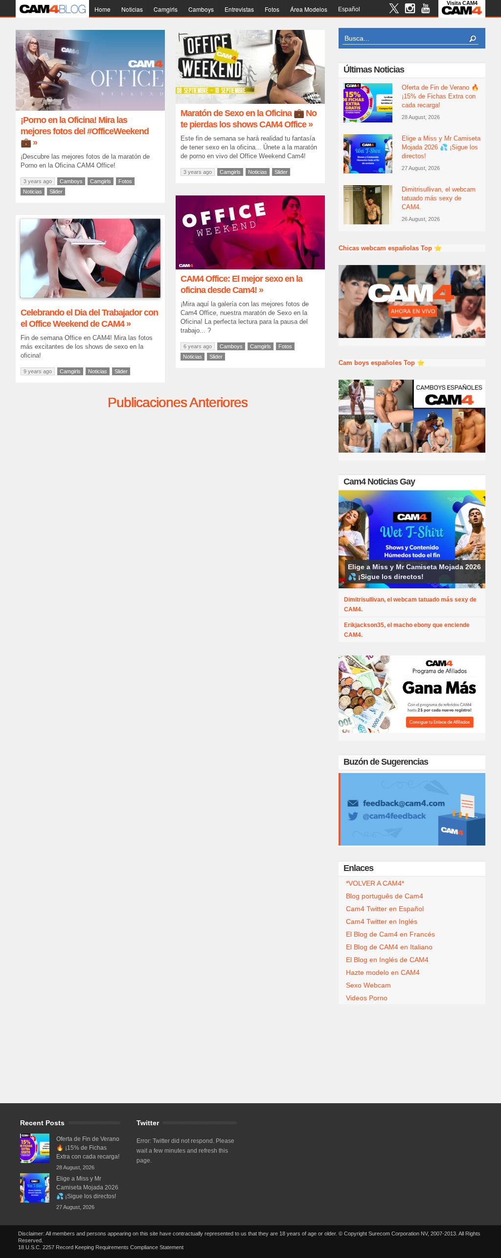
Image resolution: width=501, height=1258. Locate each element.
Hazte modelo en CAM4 (383, 972)
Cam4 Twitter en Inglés (381, 921)
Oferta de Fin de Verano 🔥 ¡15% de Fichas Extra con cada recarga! (440, 96)
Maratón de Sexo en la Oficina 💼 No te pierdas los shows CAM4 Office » (249, 118)
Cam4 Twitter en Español (385, 909)
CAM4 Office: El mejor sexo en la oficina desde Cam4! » (241, 284)
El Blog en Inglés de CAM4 (387, 960)
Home (102, 9)
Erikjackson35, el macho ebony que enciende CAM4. (407, 630)
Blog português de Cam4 (384, 896)
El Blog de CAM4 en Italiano (389, 947)
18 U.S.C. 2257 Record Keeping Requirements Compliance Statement (100, 1247)
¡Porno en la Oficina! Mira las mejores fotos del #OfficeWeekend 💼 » (85, 131)
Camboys (201, 9)
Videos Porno (366, 998)
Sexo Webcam (368, 985)
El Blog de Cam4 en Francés (390, 934)
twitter (394, 9)
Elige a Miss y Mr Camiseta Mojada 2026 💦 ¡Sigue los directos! (441, 147)
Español (349, 9)
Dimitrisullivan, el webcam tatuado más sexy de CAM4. (439, 198)
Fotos (272, 9)
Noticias (132, 9)
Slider (56, 191)
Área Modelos (308, 9)
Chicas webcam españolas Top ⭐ (390, 248)
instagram (410, 9)
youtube (425, 9)
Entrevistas (239, 9)
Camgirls (166, 9)
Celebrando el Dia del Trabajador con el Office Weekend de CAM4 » (89, 318)
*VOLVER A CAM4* (375, 883)
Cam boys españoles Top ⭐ (382, 362)
